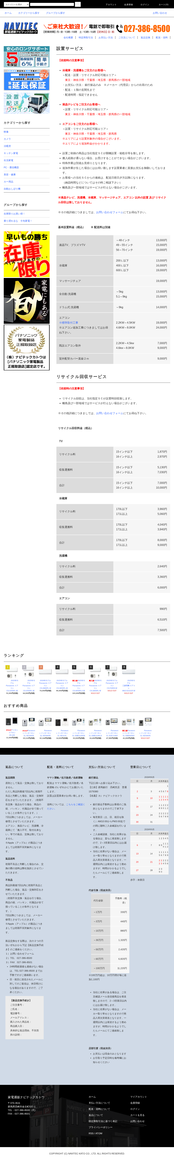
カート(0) (164, 4)
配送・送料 (162, 37)
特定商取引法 (86, 37)
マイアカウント (138, 1096)
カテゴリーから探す (29, 13)
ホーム (8, 13)
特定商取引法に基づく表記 (103, 1121)
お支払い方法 (106, 37)
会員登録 (128, 4)
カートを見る (137, 1115)
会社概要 (68, 37)
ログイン (145, 4)
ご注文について (126, 37)
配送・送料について (99, 1109)
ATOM (98, 1133)
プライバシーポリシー (100, 1127)
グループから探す (55, 13)
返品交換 (145, 37)
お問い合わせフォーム (109, 212)
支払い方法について (99, 1102)
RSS (91, 1133)
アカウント (111, 4)
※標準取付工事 (68, 322)
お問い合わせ (160, 13)
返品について (96, 1115)
